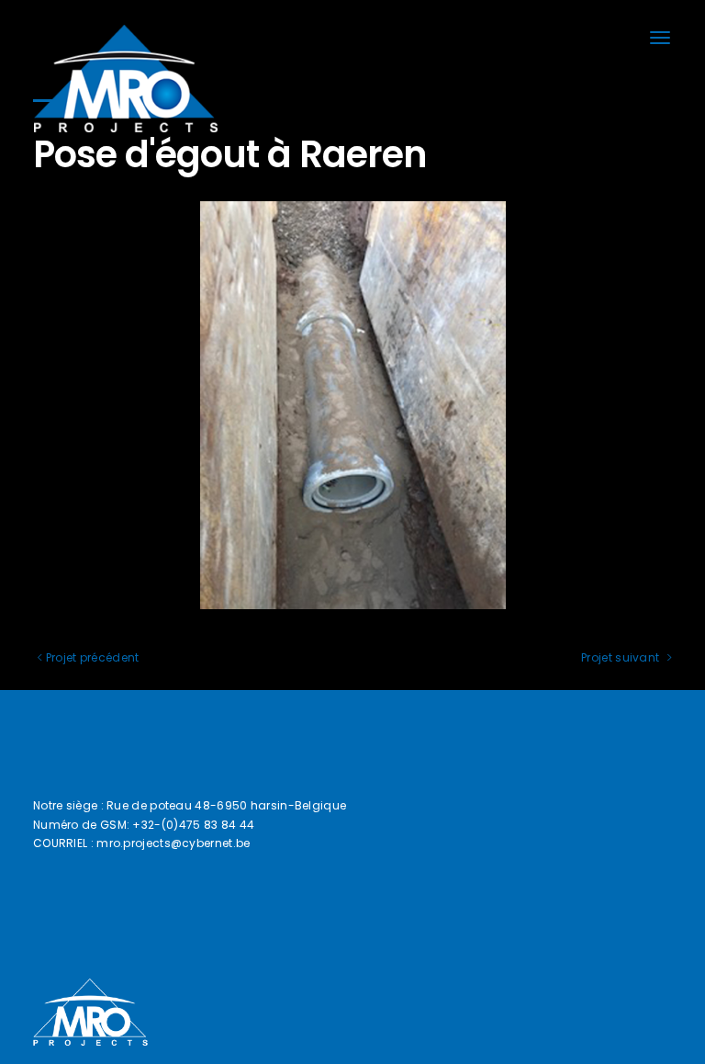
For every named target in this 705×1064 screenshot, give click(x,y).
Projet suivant (622, 657)
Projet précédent (90, 657)
